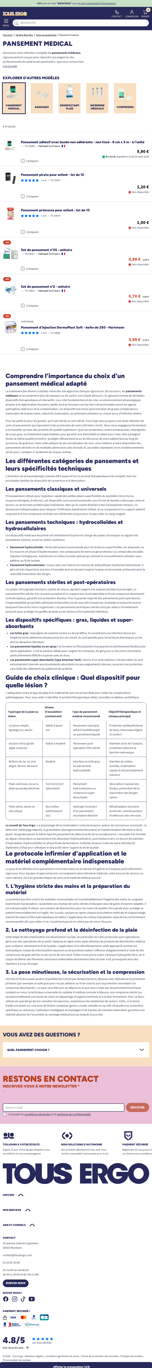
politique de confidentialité (74, 1114)
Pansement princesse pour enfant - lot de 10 (55, 210)
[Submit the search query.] (16, 23)
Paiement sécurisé (135, 1144)
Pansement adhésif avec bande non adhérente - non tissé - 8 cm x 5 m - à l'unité (82, 142)
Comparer (32, 161)
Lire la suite (10, 66)
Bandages (42, 107)
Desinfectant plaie (69, 107)
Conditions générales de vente (62, 1356)
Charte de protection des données (99, 1356)
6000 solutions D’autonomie (81, 1144)
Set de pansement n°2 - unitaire (45, 287)
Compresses (125, 107)
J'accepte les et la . (49, 1114)
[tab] (76, 1050)
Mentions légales (34, 1356)
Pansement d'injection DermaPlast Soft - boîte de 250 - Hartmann (72, 327)
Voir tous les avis (13, 1347)
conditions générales (37, 1114)
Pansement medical (14, 107)
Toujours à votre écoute (21, 1144)
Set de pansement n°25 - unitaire (46, 250)
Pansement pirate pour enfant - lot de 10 (52, 175)
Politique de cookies (131, 1356)
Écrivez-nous (15, 1283)
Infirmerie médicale (97, 107)
